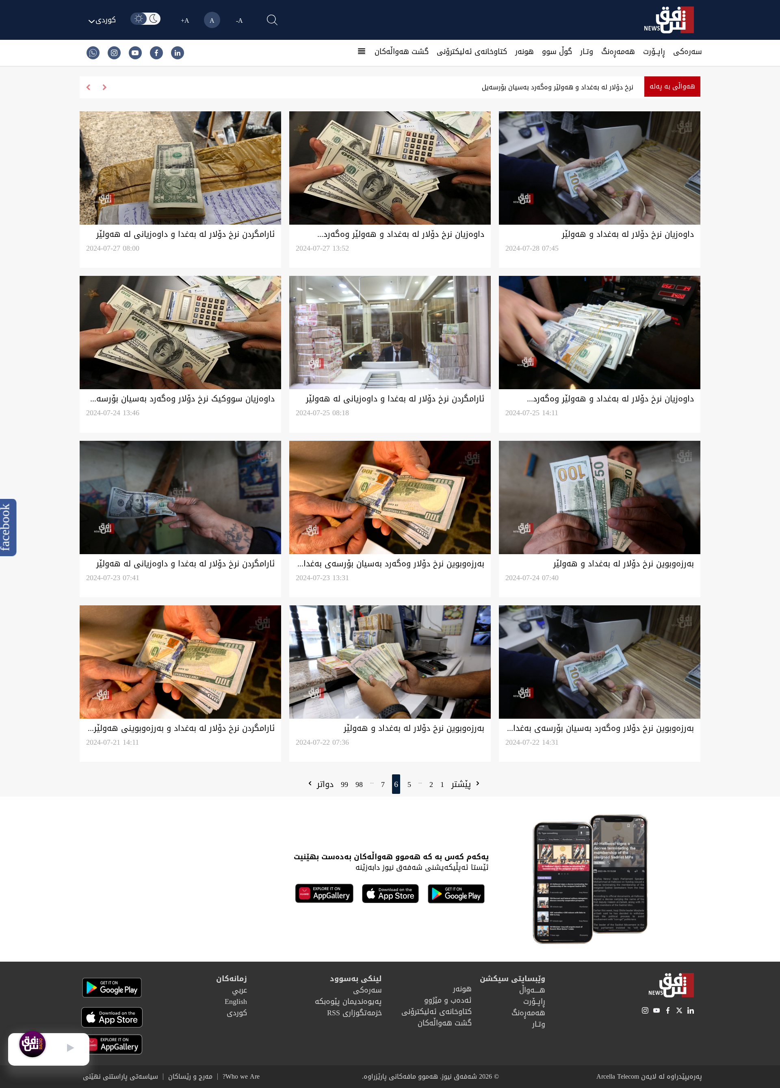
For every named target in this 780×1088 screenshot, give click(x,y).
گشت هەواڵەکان (402, 52)
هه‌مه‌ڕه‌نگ (618, 52)
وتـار (586, 52)
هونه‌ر (524, 52)
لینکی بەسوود (356, 979)
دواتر (324, 784)
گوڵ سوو (557, 52)
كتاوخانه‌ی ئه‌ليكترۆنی (472, 52)
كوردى (237, 1013)
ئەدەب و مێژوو (448, 1000)
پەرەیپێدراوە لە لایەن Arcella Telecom (649, 1076)
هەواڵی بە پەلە (672, 86)
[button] (88, 87)
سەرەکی (687, 52)
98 (359, 784)
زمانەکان (231, 979)
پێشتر (462, 784)
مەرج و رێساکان (190, 1076)
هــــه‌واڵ (532, 990)
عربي (239, 990)
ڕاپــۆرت (654, 52)
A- (239, 20)
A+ (185, 20)
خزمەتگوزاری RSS (354, 1013)
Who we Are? (241, 1076)
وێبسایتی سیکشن (512, 979)
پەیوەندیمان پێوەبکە (348, 1001)
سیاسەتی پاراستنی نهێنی (120, 1076)
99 (344, 784)
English (236, 1001)
